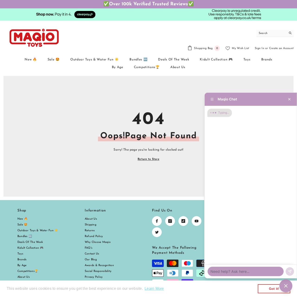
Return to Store (148, 159)
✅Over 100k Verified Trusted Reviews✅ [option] (148, 4)
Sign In (259, 48)
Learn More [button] (154, 288)
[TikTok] (183, 221)
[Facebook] (157, 221)
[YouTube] (196, 221)
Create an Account (281, 48)
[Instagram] (170, 221)
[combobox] (271, 33)
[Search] (275, 33)
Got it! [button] (274, 288)
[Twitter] (157, 232)
